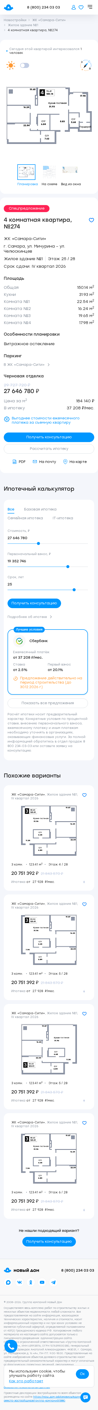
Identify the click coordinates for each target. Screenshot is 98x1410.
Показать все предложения (48, 703)
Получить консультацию (49, 437)
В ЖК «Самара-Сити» (24, 365)
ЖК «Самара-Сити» (25, 238)
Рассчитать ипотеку (49, 449)
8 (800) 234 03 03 (43, 7)
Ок (82, 1374)
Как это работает (26, 1381)
